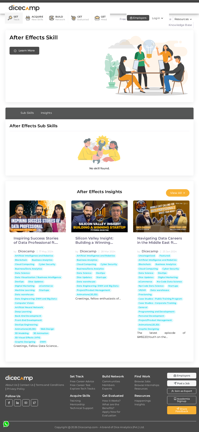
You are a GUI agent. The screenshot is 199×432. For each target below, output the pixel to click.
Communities (111, 381)
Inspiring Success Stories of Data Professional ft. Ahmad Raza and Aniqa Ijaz (36, 240)
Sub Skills (27, 113)
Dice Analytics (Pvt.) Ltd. (129, 427)
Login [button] (156, 18)
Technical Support (81, 408)
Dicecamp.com (88, 427)
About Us (11, 384)
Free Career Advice (82, 381)
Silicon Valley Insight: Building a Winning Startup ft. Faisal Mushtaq (98, 240)
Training (75, 400)
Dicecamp (26, 251)
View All (176, 193)
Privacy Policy (16, 388)
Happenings (142, 400)
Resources (141, 388)
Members (108, 385)
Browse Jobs (142, 381)
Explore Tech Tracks (82, 388)
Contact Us (26, 384)
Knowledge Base (180, 25)
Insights (46, 113)
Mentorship (77, 404)
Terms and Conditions (50, 384)
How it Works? (111, 400)
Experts (107, 388)
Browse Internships (146, 385)
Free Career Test (80, 385)
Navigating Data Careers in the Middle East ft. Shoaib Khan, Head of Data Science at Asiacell (159, 240)
